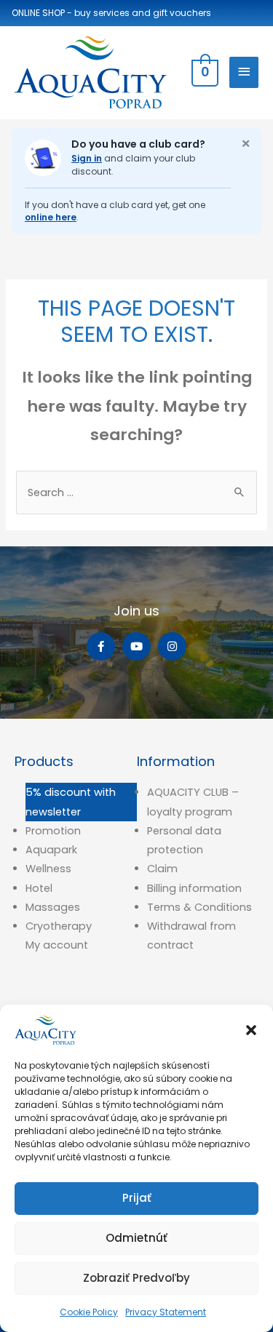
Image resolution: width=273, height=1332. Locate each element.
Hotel (38, 888)
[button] (251, 1030)
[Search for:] (136, 492)
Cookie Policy (89, 1312)
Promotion (53, 830)
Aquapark (51, 849)
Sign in (86, 158)
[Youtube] (136, 646)
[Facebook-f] (101, 646)
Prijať (136, 1197)
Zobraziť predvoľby (136, 1277)
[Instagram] (172, 646)
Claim (162, 868)
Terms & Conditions (199, 907)
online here (50, 217)
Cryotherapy (58, 926)
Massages (52, 907)
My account (56, 945)
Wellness (48, 868)
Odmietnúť (136, 1237)
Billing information (194, 888)
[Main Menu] (243, 72)
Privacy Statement (165, 1312)
